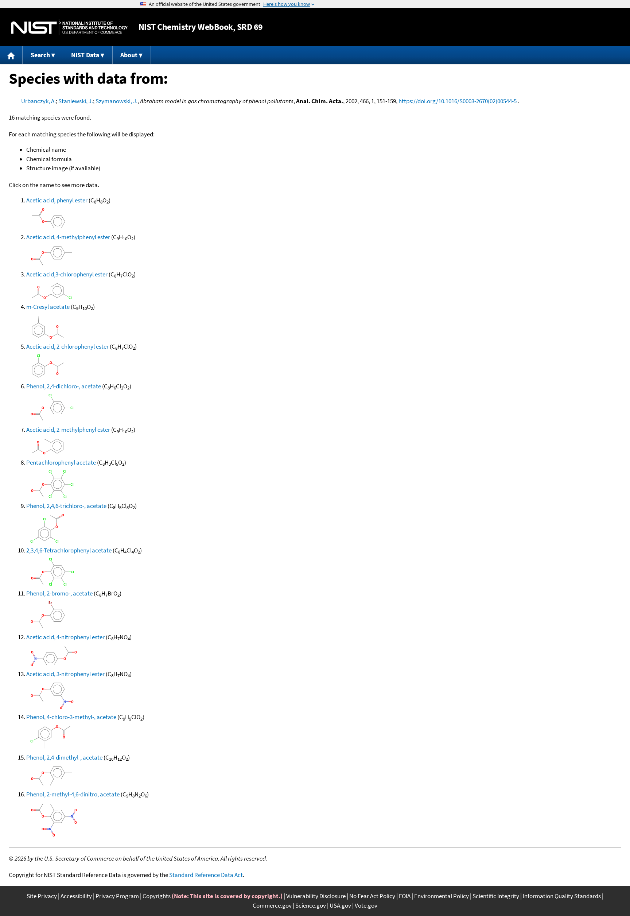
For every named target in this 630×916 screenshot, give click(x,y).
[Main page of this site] (11, 55)
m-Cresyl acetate (48, 307)
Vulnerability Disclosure (316, 896)
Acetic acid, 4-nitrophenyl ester (65, 637)
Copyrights (157, 896)
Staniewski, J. (75, 101)
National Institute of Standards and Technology (69, 27)
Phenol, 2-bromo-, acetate (59, 593)
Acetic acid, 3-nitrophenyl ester (65, 674)
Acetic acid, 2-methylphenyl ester (68, 430)
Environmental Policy (441, 896)
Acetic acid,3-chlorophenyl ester (67, 274)
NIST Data (85, 55)
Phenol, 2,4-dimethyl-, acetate (64, 757)
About (128, 55)
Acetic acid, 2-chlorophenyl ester (67, 346)
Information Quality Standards (562, 896)
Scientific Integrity (495, 896)
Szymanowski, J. (116, 101)
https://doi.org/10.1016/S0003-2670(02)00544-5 (457, 101)
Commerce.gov (272, 905)
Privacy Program (117, 896)
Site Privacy (42, 896)
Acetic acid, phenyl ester (57, 200)
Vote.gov (366, 905)
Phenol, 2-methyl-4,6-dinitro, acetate (73, 794)
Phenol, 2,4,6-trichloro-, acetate (66, 506)
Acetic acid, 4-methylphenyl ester (68, 237)
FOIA (405, 896)
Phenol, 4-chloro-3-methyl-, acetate (71, 717)
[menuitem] (11, 55)
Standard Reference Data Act (206, 875)
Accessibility (76, 896)
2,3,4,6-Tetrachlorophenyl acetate (69, 550)
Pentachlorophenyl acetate (61, 462)
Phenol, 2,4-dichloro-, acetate (63, 386)
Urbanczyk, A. (38, 101)
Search (40, 55)
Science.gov (310, 905)
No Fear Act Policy (372, 896)
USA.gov (340, 905)
